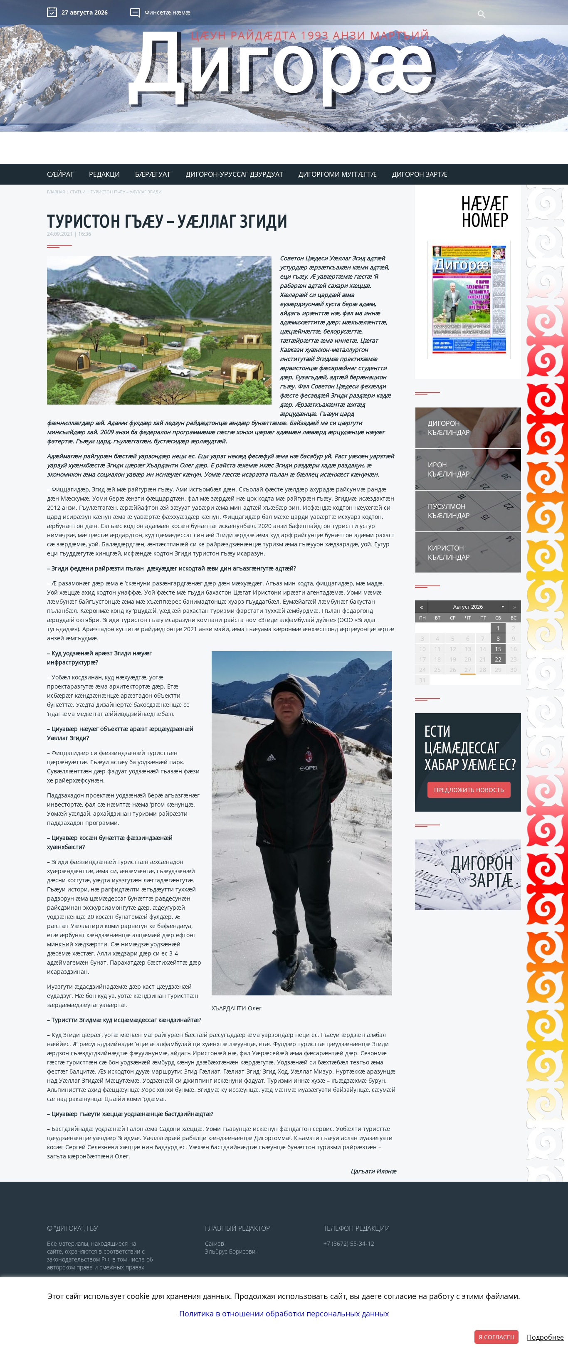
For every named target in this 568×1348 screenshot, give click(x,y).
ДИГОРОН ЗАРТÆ (419, 174)
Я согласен (496, 1337)
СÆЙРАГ (60, 174)
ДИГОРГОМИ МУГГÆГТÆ (338, 174)
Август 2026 (468, 606)
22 (498, 659)
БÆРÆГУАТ (152, 174)
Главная (56, 192)
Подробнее (545, 1337)
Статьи (78, 192)
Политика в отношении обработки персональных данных (284, 1313)
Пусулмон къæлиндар (449, 511)
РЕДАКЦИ (104, 174)
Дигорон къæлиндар (449, 428)
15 (498, 649)
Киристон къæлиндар (449, 552)
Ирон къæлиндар (449, 469)
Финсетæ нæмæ (167, 12)
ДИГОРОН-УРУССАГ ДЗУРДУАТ (234, 174)
